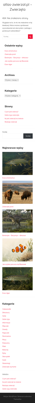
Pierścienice (6, 336)
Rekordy (5, 350)
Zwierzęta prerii (10, 54)
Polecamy (6, 343)
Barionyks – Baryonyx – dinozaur (16, 58)
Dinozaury (6, 312)
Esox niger (8, 64)
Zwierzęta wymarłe (9, 367)
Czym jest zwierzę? (11, 112)
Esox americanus (11, 51)
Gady (4, 316)
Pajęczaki (5, 333)
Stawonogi (6, 363)
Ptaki (4, 346)
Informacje (6, 323)
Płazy (4, 340)
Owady (4, 329)
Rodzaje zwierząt (11, 122)
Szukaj (4, 132)
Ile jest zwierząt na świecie (14, 118)
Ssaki (4, 360)
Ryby (4, 353)
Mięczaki (5, 326)
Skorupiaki (6, 356)
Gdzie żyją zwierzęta (12, 115)
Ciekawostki (6, 309)
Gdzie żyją (6, 319)
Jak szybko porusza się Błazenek (16, 61)
